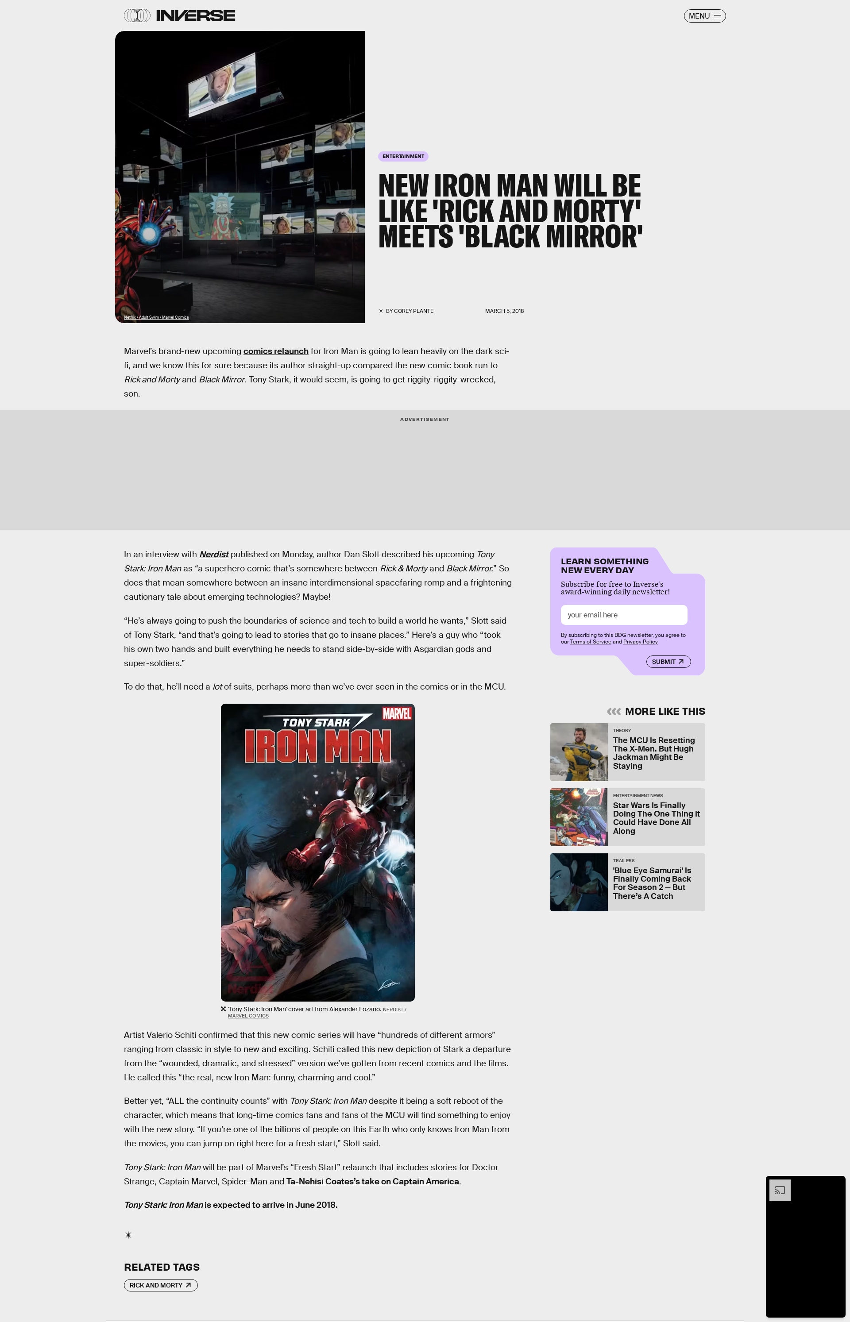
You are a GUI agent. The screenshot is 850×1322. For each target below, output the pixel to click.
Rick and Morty (156, 1285)
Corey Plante (413, 311)
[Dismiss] (836, 1184)
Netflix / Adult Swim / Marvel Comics (156, 317)
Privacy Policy (640, 641)
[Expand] (776, 1184)
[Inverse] (196, 15)
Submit (664, 662)
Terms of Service (590, 641)
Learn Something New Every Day (605, 564)
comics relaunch (276, 351)
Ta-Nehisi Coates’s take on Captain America (372, 1181)
